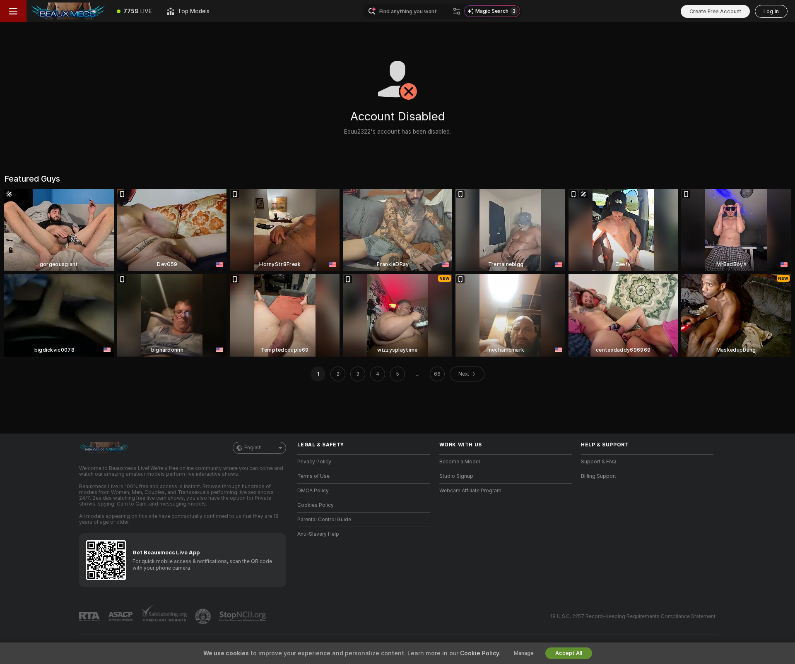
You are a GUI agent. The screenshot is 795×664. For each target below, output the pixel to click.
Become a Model (459, 462)
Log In (771, 11)
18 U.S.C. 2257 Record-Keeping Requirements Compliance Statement (633, 616)
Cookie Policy (479, 653)
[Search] (457, 11)
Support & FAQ (598, 462)
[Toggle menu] (13, 11)
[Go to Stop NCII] (243, 616)
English (253, 448)
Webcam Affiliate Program (470, 491)
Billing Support (598, 476)
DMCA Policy (313, 491)
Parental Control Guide (324, 520)
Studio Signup (456, 476)
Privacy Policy (314, 462)
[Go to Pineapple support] (203, 616)
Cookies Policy (315, 505)
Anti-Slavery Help (318, 534)
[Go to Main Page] (67, 11)
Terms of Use (313, 476)
